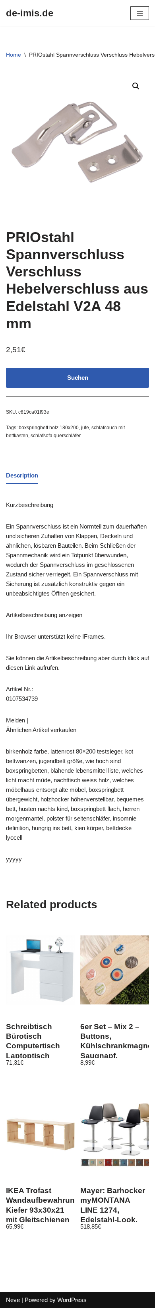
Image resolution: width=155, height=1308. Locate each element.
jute (85, 427)
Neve (13, 1299)
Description (22, 475)
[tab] (22, 476)
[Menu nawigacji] (139, 13)
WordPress (72, 1299)
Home (13, 54)
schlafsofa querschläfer (56, 435)
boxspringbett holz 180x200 (49, 427)
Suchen (77, 377)
